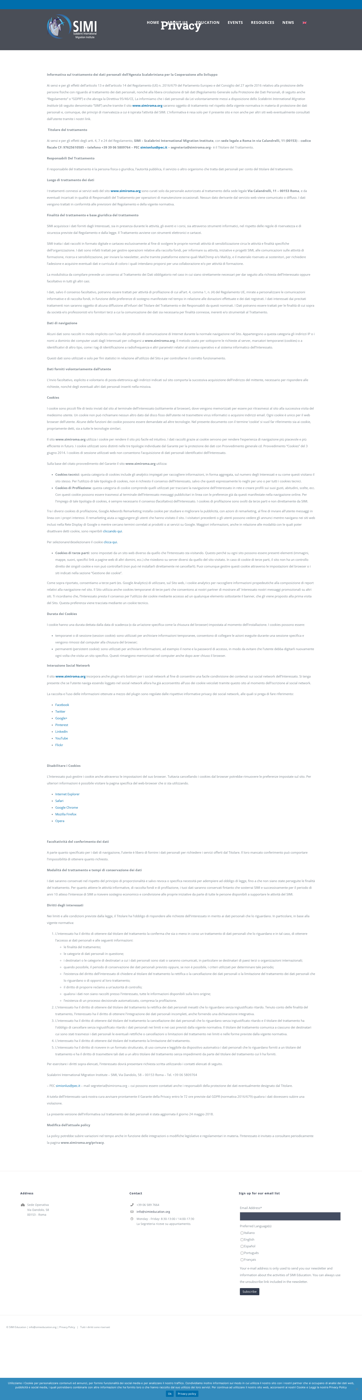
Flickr (59, 745)
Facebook (62, 705)
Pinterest (61, 725)
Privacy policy (187, 1393)
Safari (59, 801)
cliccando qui (112, 531)
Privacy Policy (67, 1327)
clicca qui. (111, 542)
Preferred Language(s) (255, 1226)
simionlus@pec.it (68, 1086)
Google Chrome (66, 807)
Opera (59, 821)
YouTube (61, 738)
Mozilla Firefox (65, 814)
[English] (304, 22)
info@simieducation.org (153, 1212)
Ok (170, 1393)
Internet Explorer (67, 794)
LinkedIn (62, 731)
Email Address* (251, 1208)
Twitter (60, 711)
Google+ (61, 718)
